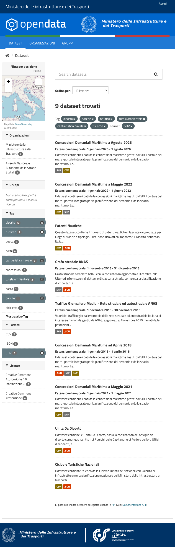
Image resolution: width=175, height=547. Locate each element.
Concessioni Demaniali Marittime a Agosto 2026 (93, 142)
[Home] (7, 55)
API (114, 505)
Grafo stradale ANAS (71, 261)
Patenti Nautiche (68, 225)
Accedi (163, 3)
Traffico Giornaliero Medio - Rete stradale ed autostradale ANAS (106, 303)
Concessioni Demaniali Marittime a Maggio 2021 (93, 386)
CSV (66, 170)
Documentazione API (134, 505)
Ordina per (62, 90)
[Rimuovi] (74, 119)
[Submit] (156, 74)
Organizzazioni (42, 43)
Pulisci (37, 71)
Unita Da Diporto (68, 428)
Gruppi (68, 43)
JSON (67, 248)
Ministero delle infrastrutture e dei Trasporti (47, 6)
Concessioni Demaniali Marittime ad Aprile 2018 (93, 345)
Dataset (15, 43)
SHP (59, 170)
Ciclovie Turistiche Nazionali (77, 464)
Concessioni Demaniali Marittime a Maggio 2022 (93, 184)
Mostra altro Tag (17, 316)
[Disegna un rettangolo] (38, 81)
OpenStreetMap (23, 124)
